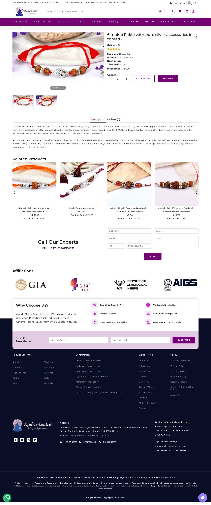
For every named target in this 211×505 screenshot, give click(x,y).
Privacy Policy (177, 366)
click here (108, 489)
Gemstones (40, 21)
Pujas (132, 21)
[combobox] (116, 246)
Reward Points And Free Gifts (182, 388)
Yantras (61, 21)
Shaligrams (49, 362)
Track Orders (179, 3)
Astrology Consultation (87, 382)
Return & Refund (178, 382)
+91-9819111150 (182, 430)
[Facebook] (16, 440)
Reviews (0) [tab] (113, 119)
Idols (78, 21)
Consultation (166, 21)
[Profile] (193, 11)
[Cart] (186, 11)
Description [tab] (97, 119)
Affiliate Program (147, 403)
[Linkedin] (35, 440)
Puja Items (49, 367)
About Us (143, 361)
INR (194, 3)
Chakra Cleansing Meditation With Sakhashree (99, 392)
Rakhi (19, 28)
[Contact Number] (173, 11)
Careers (142, 376)
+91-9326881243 (164, 450)
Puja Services (19, 373)
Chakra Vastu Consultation (89, 387)
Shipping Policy (178, 371)
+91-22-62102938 (69, 442)
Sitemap (143, 408)
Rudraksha (18, 21)
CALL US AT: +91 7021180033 (58, 248)
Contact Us (144, 371)
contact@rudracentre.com (169, 426)
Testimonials (145, 392)
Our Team (144, 382)
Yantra (15, 378)
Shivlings (48, 373)
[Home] (26, 11)
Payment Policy (178, 376)
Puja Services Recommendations (92, 376)
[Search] (160, 11)
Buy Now (168, 78)
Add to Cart (142, 78)
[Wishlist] (180, 11)
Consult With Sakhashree (88, 361)
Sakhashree (144, 366)
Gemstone (17, 367)
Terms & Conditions (180, 361)
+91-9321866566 (89, 442)
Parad (15, 383)
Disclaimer (175, 395)
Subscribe (184, 340)
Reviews (143, 398)
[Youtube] (22, 440)
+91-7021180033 (164, 430)
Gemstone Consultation (88, 371)
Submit (153, 256)
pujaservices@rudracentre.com (171, 446)
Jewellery (113, 21)
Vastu (95, 21)
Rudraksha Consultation (88, 366)
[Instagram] (29, 440)
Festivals (48, 383)
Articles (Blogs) (146, 387)
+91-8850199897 (109, 442)
